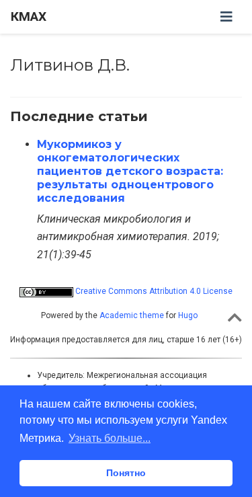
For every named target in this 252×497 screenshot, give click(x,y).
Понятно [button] (126, 472)
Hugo (188, 315)
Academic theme (131, 315)
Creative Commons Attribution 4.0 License (153, 291)
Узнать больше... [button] (110, 438)
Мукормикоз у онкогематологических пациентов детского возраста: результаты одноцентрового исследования (130, 171)
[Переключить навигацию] (226, 17)
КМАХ (28, 16)
